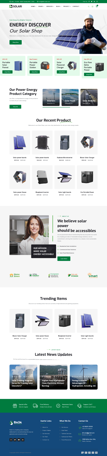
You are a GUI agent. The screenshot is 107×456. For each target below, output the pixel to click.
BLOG (58, 6)
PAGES (40, 6)
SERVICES (49, 6)
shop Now (7, 72)
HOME (33, 6)
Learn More (64, 258)
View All (15, 106)
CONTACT (76, 6)
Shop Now (16, 42)
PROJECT (66, 6)
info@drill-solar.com (44, 1)
